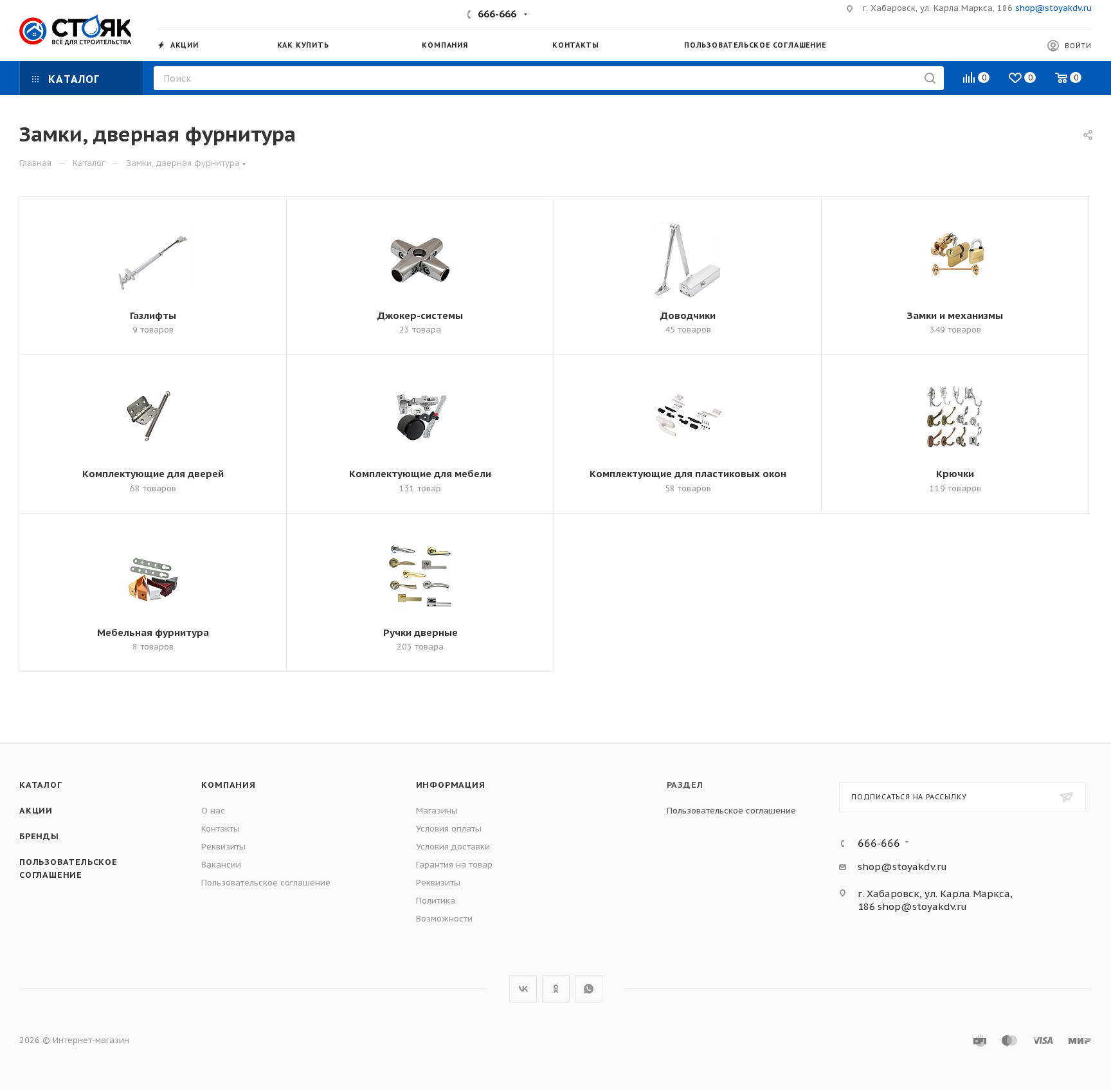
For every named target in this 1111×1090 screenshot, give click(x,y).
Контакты (220, 828)
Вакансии (221, 864)
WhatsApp (588, 989)
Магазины (437, 810)
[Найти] (930, 78)
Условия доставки (453, 846)
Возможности (444, 918)
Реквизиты (223, 846)
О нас (213, 810)
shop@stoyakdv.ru (1053, 8)
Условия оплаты (449, 828)
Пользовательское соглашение (265, 882)
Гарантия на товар (454, 864)
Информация (450, 784)
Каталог (40, 784)
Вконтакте (523, 989)
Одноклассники (556, 989)
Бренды (39, 836)
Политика (435, 900)
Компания (228, 784)
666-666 (497, 14)
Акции (36, 810)
